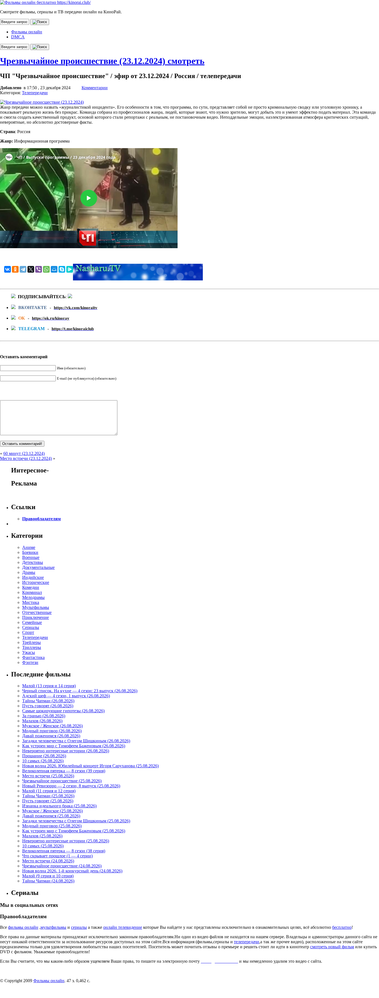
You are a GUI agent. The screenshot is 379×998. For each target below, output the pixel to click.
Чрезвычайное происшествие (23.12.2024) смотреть (102, 61)
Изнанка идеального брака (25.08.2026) (59, 805)
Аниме (28, 547)
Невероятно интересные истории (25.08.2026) (65, 840)
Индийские (33, 577)
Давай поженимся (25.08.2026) (51, 815)
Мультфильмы (35, 607)
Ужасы (28, 652)
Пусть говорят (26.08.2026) (47, 705)
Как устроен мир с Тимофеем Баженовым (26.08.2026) (73, 745)
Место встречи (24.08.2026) (48, 860)
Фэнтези (30, 662)
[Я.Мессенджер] (69, 269)
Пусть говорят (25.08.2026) (47, 800)
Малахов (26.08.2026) (42, 720)
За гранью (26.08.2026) (43, 715)
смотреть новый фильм (332, 946)
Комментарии (95, 87)
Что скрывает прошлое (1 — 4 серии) (57, 855)
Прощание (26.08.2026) (44, 755)
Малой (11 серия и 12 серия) (48, 790)
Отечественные (37, 612)
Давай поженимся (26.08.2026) (51, 735)
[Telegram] (23, 269)
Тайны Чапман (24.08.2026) (48, 880)
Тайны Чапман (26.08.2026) (48, 700)
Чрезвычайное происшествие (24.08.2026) (62, 865)
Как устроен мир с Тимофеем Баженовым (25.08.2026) (73, 830)
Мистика (30, 602)
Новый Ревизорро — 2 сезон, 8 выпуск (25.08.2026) (71, 785)
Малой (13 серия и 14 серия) (49, 685)
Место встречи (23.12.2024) (26, 458)
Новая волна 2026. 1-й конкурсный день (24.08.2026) (72, 870)
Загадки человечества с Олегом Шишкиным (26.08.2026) (76, 740)
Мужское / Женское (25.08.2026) (52, 810)
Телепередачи (35, 92)
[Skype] (62, 269)
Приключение (35, 617)
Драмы (28, 572)
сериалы (79, 927)
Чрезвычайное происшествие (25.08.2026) (62, 780)
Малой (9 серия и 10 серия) (48, 875)
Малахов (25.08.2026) (42, 835)
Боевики (30, 552)
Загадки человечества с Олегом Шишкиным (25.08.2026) (76, 820)
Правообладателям (41, 518)
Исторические (35, 582)
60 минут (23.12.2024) (24, 453)
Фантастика (33, 657)
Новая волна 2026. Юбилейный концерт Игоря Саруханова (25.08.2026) (90, 765)
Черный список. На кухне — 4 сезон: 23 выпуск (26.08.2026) (79, 690)
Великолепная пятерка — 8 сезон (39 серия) (63, 770)
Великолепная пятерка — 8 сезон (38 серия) (63, 850)
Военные (30, 557)
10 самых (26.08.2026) (43, 760)
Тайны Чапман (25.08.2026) (48, 795)
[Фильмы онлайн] (45, 2)
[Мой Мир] (54, 269)
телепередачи (246, 941)
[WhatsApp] (46, 269)
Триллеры (31, 647)
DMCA (18, 36)
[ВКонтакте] (7, 269)
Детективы (32, 562)
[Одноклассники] (15, 269)
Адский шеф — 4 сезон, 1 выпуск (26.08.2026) (66, 695)
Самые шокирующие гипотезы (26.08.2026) (63, 710)
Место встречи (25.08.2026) (48, 775)
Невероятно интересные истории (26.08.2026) (65, 750)
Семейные (32, 622)
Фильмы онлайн (26, 31)
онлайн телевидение (122, 927)
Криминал (32, 592)
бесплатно (342, 927)
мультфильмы (53, 927)
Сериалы (30, 627)
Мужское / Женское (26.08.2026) (52, 725)
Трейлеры (31, 642)
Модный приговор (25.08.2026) (52, 825)
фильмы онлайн (23, 927)
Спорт (28, 632)
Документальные (38, 567)
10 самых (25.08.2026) (43, 845)
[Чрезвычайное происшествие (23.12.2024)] (42, 102)
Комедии (30, 587)
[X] (30, 269)
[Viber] (38, 269)
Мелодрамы (33, 597)
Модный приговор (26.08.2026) (52, 730)
